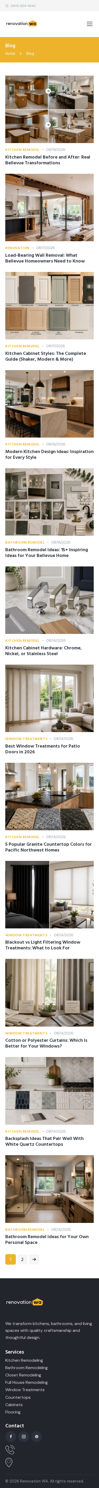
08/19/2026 (55, 150)
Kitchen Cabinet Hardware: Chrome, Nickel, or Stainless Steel (43, 651)
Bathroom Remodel (25, 542)
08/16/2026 (55, 444)
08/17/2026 (45, 248)
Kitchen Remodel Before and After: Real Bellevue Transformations (47, 160)
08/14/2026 (56, 640)
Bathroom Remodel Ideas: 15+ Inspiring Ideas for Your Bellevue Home (46, 553)
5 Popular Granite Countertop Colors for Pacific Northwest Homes (48, 847)
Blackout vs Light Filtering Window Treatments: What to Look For (42, 945)
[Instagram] (23, 1436)
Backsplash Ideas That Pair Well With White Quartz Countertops (44, 1141)
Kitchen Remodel (22, 150)
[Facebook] (10, 1436)
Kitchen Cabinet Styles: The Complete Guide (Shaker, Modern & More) (45, 356)
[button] (90, 24)
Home (10, 53)
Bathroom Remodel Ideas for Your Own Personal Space (47, 1239)
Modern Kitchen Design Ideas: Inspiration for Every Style (49, 454)
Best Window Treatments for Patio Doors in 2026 (42, 749)
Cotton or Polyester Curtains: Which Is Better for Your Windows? (46, 1043)
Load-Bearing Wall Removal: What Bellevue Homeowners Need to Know (45, 258)
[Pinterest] (36, 1436)
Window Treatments (26, 739)
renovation (17, 248)
